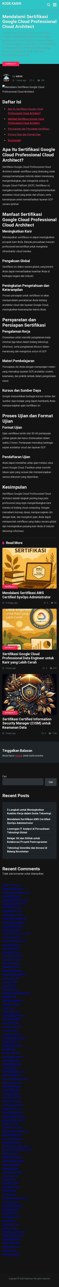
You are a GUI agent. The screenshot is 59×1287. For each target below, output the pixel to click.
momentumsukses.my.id (15, 933)
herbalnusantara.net (13, 1231)
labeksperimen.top (12, 1000)
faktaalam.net (9, 1179)
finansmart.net (10, 1183)
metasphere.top (11, 1019)
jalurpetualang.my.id (13, 888)
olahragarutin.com (12, 1101)
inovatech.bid (9, 982)
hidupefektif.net (11, 1239)
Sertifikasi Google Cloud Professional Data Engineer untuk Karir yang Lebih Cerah (28, 658)
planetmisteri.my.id (12, 970)
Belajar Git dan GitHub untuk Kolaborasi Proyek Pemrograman (27, 840)
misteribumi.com (11, 1086)
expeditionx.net (10, 1175)
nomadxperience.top (13, 1037)
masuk (18, 755)
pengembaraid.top (12, 1045)
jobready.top (9, 985)
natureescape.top (11, 1026)
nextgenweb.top (11, 1034)
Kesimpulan (14, 140)
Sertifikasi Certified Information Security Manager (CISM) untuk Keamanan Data (26, 723)
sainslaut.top (9, 1067)
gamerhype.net (10, 1209)
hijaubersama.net (11, 1246)
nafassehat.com (11, 1090)
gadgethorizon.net (12, 1205)
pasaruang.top (10, 1041)
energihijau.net (10, 1168)
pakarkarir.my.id (10, 967)
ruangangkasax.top (12, 1056)
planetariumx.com (12, 1127)
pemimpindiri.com (12, 1112)
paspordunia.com (11, 1108)
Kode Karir (11, 3)
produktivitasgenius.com (15, 1146)
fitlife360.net (9, 1190)
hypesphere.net (10, 1254)
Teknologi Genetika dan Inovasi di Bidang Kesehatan (27, 849)
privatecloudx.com (12, 1138)
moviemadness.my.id (13, 941)
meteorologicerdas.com (15, 1078)
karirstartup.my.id (11, 896)
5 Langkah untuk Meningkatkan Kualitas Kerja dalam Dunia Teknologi (29, 811)
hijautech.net (9, 1250)
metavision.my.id (11, 929)
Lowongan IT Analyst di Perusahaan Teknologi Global (28, 830)
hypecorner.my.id (11, 885)
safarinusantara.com (13, 1160)
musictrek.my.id (10, 948)
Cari (4, 776)
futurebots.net (10, 1202)
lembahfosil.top (11, 1004)
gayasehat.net (10, 1213)
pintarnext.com (10, 1123)
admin (19, 76)
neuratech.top (9, 1030)
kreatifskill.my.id (11, 907)
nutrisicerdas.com (12, 1097)
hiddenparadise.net (12, 1235)
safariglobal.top (11, 1060)
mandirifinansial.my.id (14, 918)
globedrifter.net (10, 1224)
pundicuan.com (10, 1153)
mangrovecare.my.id (13, 922)
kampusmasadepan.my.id (16, 892)
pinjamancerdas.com (13, 1120)
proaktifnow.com (11, 1142)
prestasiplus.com (11, 1134)
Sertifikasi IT (11, 64)
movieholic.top (10, 1023)
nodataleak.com (11, 1093)
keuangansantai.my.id (13, 903)
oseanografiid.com (12, 1105)
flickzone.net (9, 1194)
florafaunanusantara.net (15, 1198)
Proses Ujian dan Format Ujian (24, 134)
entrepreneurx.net (12, 1172)
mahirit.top (8, 1008)
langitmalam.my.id (12, 911)
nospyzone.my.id (11, 959)
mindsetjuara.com (12, 1082)
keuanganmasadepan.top (16, 993)
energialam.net (10, 1164)
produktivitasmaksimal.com (17, 1149)
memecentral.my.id (12, 926)
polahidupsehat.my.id (13, 974)
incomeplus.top (10, 978)
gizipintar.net (9, 1220)
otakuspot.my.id (11, 963)
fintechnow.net (10, 1187)
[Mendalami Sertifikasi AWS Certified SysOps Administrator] (29, 568)
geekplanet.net (10, 1216)
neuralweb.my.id (11, 952)
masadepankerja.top (13, 1015)
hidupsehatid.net (11, 1243)
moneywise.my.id (11, 937)
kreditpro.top (9, 996)
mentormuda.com (11, 1075)
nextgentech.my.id (12, 955)
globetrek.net (9, 1228)
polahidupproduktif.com (15, 1131)
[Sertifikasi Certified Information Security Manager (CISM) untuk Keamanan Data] (29, 694)
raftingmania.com (11, 1157)
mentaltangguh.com (13, 1071)
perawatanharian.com (13, 1116)
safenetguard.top (11, 1064)
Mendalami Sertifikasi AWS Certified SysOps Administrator (26, 595)
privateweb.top (10, 1052)
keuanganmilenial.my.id (14, 900)
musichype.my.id (11, 944)
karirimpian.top (10, 989)
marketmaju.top (10, 1011)
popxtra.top (8, 1049)
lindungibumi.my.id (12, 914)
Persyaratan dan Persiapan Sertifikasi (28, 128)
